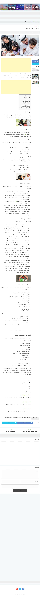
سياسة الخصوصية (20, 592)
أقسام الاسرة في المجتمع (35, 417)
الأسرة (26, 134)
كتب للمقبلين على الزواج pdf (26, 401)
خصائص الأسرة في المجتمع (25, 106)
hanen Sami (36, 32)
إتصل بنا (15, 592)
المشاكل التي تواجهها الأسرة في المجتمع (24, 107)
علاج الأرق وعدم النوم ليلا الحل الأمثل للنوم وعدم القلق (28, 8)
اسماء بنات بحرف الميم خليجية (4, 9)
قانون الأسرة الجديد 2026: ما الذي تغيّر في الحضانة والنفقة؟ (36, 8)
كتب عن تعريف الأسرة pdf (35, 418)
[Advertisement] (16, 65)
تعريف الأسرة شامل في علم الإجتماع (25, 394)
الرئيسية (37, 22)
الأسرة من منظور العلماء (25, 102)
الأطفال (25, 171)
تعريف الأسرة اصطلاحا (26, 98)
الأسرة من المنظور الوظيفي (25, 101)
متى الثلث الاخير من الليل (20, 9)
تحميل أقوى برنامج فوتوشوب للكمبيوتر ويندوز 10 (12, 8)
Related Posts (27, 108)
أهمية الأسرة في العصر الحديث (25, 105)
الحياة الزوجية (33, 22)
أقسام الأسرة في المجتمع (26, 103)
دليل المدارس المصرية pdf (27, 408)
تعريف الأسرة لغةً (26, 97)
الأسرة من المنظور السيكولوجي (25, 100)
